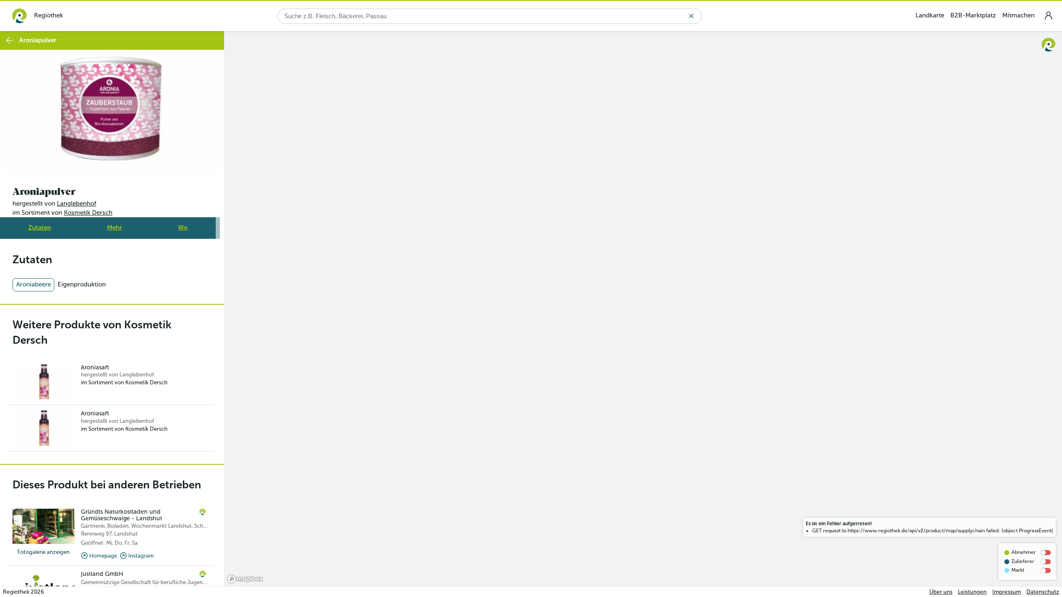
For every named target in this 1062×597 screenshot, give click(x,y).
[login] (1048, 15)
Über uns (940, 591)
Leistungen (972, 591)
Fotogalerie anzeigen (43, 552)
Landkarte (930, 15)
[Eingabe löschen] (691, 16)
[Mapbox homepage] (245, 579)
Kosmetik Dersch (88, 212)
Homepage (103, 556)
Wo (183, 227)
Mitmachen (1018, 15)
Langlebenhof (76, 203)
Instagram (141, 556)
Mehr (114, 227)
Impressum (1006, 591)
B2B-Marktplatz (973, 15)
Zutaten (39, 227)
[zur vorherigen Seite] (9, 40)
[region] (643, 308)
